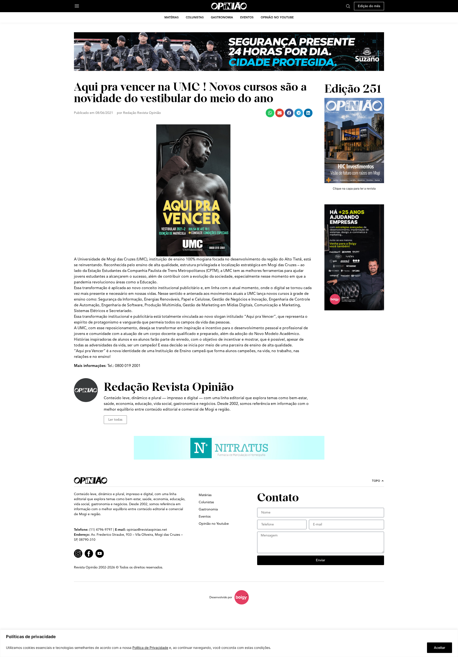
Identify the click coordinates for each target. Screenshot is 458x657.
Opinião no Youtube (277, 17)
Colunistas (195, 17)
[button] (270, 113)
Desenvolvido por (220, 597)
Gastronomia (222, 17)
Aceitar (439, 648)
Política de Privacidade (150, 648)
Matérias (171, 17)
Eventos (247, 17)
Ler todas (115, 420)
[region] (229, 643)
